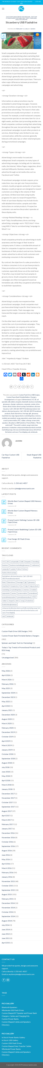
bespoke (19, 402)
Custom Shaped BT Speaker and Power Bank (19, 1013)
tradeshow (13, 427)
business (5, 565)
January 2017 (7, 828)
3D (35, 399)
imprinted (5, 416)
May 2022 (6, 701)
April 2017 (6, 815)
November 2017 (8, 798)
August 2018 (7, 763)
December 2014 (8, 903)
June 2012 (6, 934)
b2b (9, 402)
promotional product (8, 597)
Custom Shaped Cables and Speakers (16, 1022)
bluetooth (25, 402)
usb (29, 432)
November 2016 (8, 837)
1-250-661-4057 (20, 483)
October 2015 (7, 886)
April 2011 (6, 943)
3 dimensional (26, 399)
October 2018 (7, 754)
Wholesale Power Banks (11, 1049)
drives (25, 569)
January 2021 (7, 710)
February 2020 (7, 728)
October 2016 (7, 842)
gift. (30, 413)
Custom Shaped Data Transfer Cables (16, 1046)
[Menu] (3, 8)
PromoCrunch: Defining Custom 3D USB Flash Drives (23, 521)
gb (25, 582)
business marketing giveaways (20, 565)
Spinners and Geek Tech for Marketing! (17, 643)
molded (4, 418)
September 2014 (8, 916)
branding (36, 562)
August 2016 (7, 850)
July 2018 (5, 767)
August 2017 (7, 811)
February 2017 (7, 824)
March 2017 (6, 820)
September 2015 (8, 890)
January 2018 (7, 789)
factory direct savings (19, 406)
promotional (33, 593)
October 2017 (7, 802)
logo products (19, 416)
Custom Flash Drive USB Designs (18, 16)
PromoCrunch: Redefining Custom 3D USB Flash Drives (24, 530)
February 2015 (7, 899)
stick (17, 601)
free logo (25, 413)
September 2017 (8, 807)
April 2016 (6, 864)
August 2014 (7, 921)
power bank (32, 418)
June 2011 (6, 938)
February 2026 (7, 684)
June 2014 (6, 929)
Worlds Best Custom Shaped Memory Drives (22, 512)
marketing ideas (29, 416)
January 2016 (7, 877)
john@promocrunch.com (24, 488)
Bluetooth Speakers (9, 1007)
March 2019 (6, 745)
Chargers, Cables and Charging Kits (15, 1016)
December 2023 (8, 697)
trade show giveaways (9, 604)
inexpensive (14, 586)
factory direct (7, 406)
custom (33, 404)
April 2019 (6, 741)
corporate (27, 404)
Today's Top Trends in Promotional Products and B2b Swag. (21, 648)
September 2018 (8, 758)
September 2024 (8, 693)
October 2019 (7, 736)
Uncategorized (21, 19)
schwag (28, 420)
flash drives (18, 413)
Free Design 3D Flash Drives (19, 539)
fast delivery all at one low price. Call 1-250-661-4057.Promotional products (21, 411)
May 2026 (6, 671)
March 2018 (6, 785)
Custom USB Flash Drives (12, 1043)
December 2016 (8, 833)
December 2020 (8, 715)
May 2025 (6, 688)
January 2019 (7, 750)
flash (12, 413)
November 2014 (8, 907)
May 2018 (6, 776)
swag (28, 425)
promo (14, 593)
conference (19, 404)
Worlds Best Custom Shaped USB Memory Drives (24, 502)
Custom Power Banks (10, 1019)
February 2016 (7, 872)
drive (38, 404)
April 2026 (6, 675)
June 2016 (6, 855)
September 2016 (8, 846)
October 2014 (7, 912)
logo (13, 416)
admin (33, 29)
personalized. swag (14, 418)
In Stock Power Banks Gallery (13, 1037)
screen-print (35, 420)
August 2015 (7, 894)
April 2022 (6, 706)
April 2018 (6, 780)
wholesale (34, 432)
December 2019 (8, 732)
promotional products (24, 597)
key (10, 416)
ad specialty (15, 562)
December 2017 (8, 794)
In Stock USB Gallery (10, 1040)
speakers (5, 423)
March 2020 (6, 723)
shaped (11, 601)
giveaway (35, 413)
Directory (5, 1025)
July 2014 (5, 925)
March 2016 (6, 868)
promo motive (12, 420)
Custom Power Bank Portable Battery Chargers (21, 17)
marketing (5, 590)
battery (13, 402)
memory (38, 416)
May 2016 (6, 859)
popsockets (24, 418)
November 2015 (8, 881)
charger (13, 404)
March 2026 (6, 679)
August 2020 (7, 719)
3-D (32, 399)
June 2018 (6, 772)
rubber (23, 420)
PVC (19, 420)
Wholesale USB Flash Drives (13, 1010)
